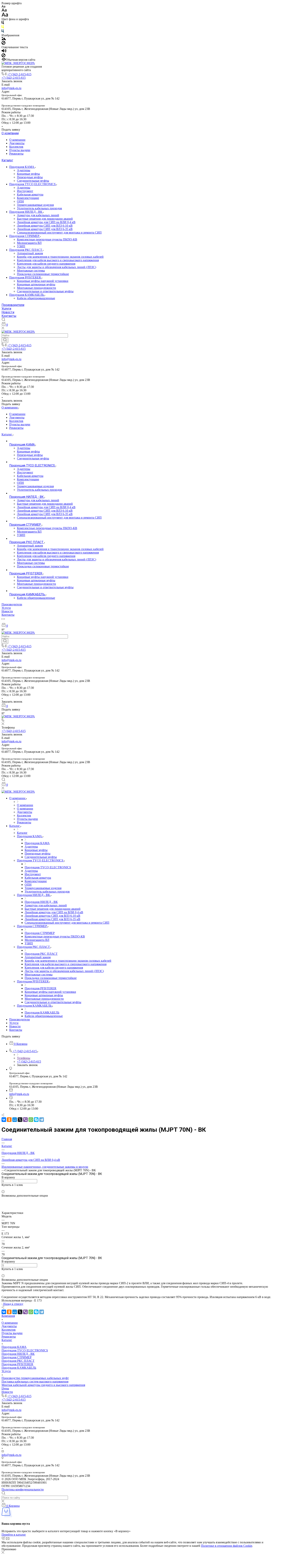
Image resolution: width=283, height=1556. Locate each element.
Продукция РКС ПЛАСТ (26, 249)
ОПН (20, 201)
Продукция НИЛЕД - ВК (26, 211)
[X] (20, 1119)
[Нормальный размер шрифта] (4, 10)
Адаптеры (23, 170)
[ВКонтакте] (4, 1119)
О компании (10, 133)
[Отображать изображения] (4, 39)
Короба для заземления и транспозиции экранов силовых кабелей (60, 256)
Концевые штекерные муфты (36, 284)
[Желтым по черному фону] (3, 27)
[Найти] (5, 340)
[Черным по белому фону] (3, 23)
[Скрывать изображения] (3, 43)
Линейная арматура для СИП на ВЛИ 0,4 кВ (46, 222)
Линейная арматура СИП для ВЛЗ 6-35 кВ (45, 229)
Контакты (9, 316)
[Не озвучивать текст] (3, 56)
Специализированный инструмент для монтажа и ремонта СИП (59, 232)
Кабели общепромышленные (36, 298)
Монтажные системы (31, 270)
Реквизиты (16, 153)
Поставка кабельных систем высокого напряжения (35, 1381)
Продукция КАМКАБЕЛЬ (27, 294)
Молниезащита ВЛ (29, 243)
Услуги (6, 308)
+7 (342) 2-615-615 (19, 74)
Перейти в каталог (14, 1534)
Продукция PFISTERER (25, 277)
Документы (16, 143)
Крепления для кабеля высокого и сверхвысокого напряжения (58, 260)
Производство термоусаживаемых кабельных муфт (35, 1378)
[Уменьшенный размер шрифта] (3, 6)
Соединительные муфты (33, 180)
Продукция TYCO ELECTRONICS (32, 184)
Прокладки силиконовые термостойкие (43, 274)
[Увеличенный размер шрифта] (5, 15)
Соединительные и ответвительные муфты (45, 291)
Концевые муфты (28, 173)
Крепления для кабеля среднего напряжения (46, 263)
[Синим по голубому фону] (3, 31)
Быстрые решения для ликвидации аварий (45, 218)
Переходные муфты (30, 177)
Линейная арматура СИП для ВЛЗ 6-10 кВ (45, 225)
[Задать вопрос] (3, 1188)
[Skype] (36, 1119)
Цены (5, 1388)
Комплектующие (28, 198)
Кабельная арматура (30, 194)
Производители (13, 305)
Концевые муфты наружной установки (42, 281)
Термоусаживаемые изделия (35, 204)
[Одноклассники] (9, 1119)
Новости (8, 312)
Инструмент (25, 191)
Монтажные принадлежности (36, 287)
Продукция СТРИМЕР (24, 236)
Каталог (7, 160)
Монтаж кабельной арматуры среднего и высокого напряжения (43, 1385)
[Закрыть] (3, 1552)
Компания (8, 1315)
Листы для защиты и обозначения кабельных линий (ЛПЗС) (56, 267)
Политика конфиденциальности (23, 1489)
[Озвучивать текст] (4, 51)
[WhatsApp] (30, 1119)
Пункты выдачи (19, 150)
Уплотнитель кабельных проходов (39, 208)
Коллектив (16, 146)
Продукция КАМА (22, 166)
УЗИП (21, 246)
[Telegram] (41, 1119)
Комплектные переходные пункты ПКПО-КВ (47, 239)
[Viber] (25, 1119)
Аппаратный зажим (30, 253)
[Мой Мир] (14, 1119)
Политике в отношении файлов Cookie (226, 1545)
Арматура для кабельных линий (38, 215)
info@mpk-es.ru (11, 88)
